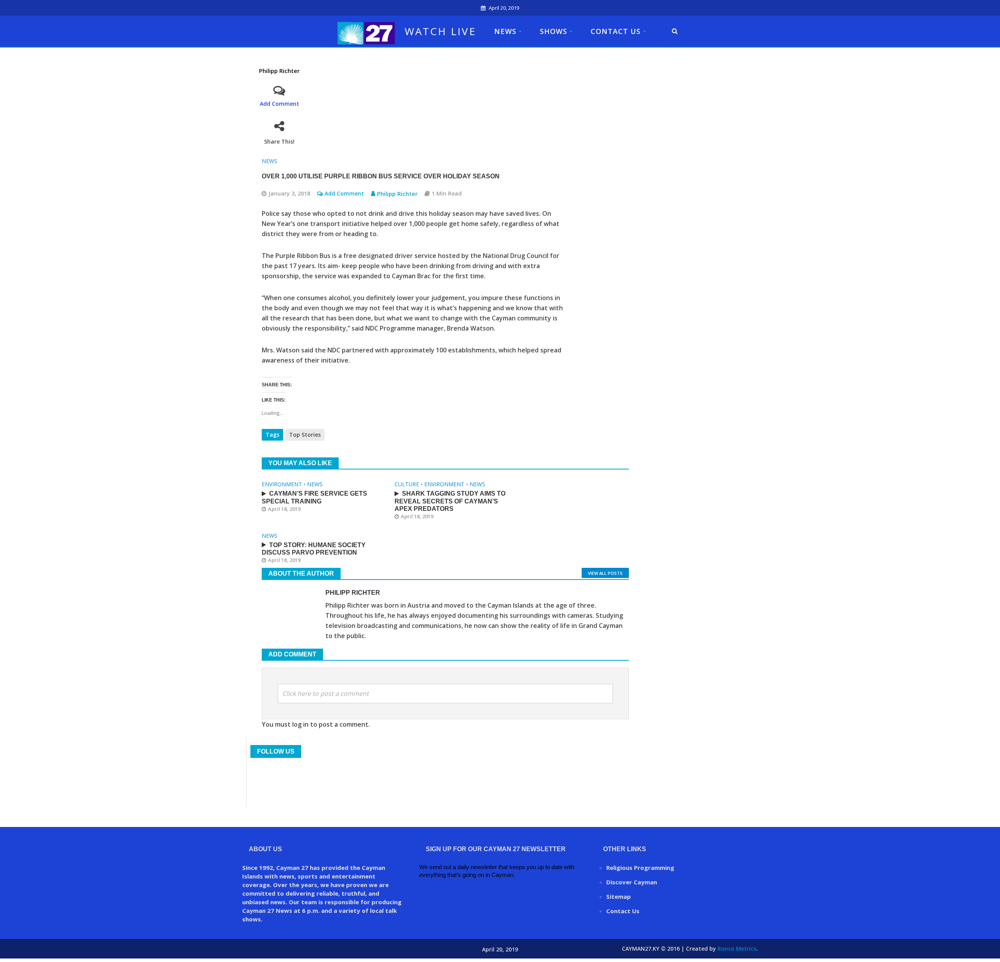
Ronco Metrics (737, 948)
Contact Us (616, 31)
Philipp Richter (279, 71)
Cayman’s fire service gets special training (314, 497)
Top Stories (305, 434)
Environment (282, 484)
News (505, 31)
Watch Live (440, 31)
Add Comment (279, 103)
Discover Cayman (631, 882)
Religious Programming (640, 867)
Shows (553, 31)
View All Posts (605, 573)
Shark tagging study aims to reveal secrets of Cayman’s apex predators (450, 501)
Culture (407, 484)
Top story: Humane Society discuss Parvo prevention (314, 549)
